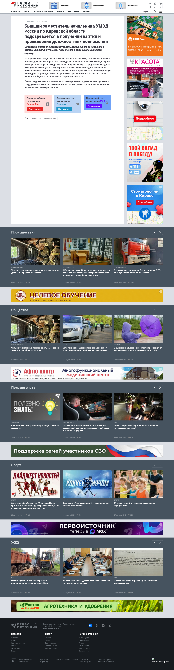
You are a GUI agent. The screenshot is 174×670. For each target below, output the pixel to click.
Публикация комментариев (85, 661)
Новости (16, 634)
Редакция (59, 660)
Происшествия (50, 118)
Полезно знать (23, 388)
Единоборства (50, 643)
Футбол (48, 640)
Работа (13, 646)
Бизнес (13, 651)
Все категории (84, 651)
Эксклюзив (15, 648)
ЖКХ (15, 543)
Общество (36, 118)
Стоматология (84, 646)
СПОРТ (13, 640)
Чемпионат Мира (51, 648)
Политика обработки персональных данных (106, 661)
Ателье (81, 643)
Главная (48, 638)
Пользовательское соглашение (26, 661)
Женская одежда (85, 648)
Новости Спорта (51, 646)
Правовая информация (44, 661)
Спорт (16, 465)
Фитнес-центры (84, 638)
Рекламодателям (71, 660)
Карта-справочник (18, 643)
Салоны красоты (85, 640)
